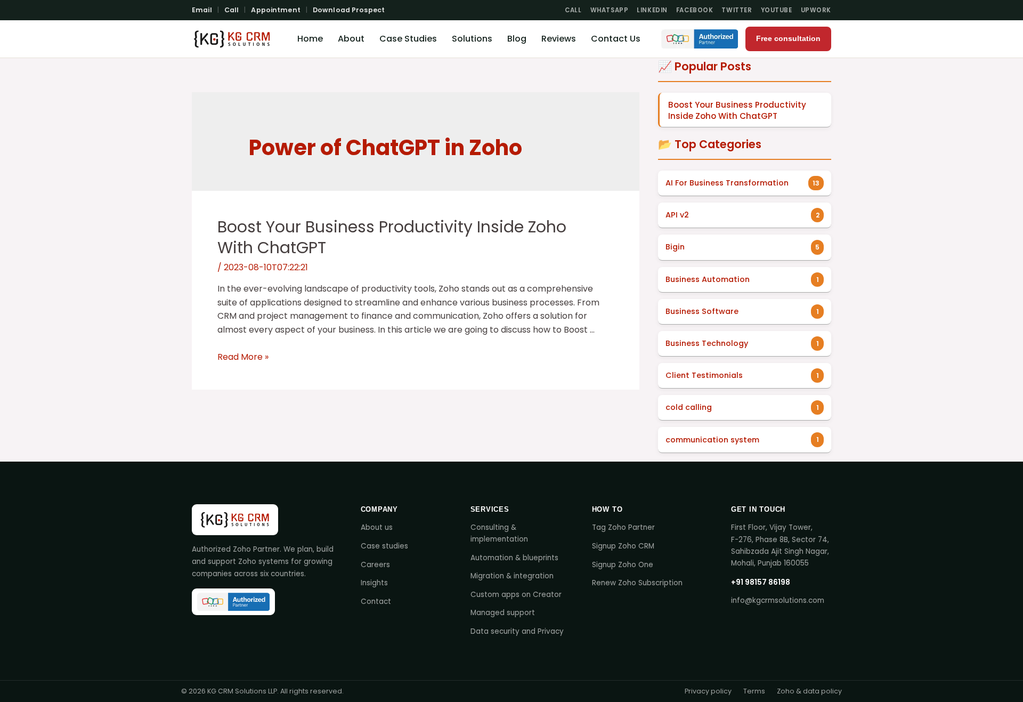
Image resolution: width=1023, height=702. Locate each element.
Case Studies (408, 39)
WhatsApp (609, 10)
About (351, 39)
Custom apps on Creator (516, 595)
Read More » (243, 357)
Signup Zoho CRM (623, 546)
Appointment (275, 9)
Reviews (558, 39)
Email (202, 9)
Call (231, 9)
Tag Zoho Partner (623, 527)
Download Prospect (349, 9)
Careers (375, 565)
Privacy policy (708, 691)
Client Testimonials (704, 375)
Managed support (502, 613)
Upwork (816, 10)
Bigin (675, 246)
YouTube (776, 10)
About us (377, 527)
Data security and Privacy (517, 631)
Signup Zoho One (622, 565)
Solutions (472, 39)
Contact (376, 601)
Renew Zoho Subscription (637, 583)
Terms (754, 691)
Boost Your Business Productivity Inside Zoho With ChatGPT (391, 237)
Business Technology (706, 343)
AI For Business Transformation (727, 182)
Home (310, 39)
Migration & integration (512, 576)
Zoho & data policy (809, 691)
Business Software (701, 311)
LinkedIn (652, 10)
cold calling (688, 407)
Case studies (384, 546)
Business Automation (707, 279)
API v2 (677, 214)
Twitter (736, 10)
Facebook (694, 10)
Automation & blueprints (514, 558)
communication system (712, 439)
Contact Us (615, 39)
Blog (516, 39)
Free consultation (788, 39)
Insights (374, 583)
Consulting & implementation (499, 533)
